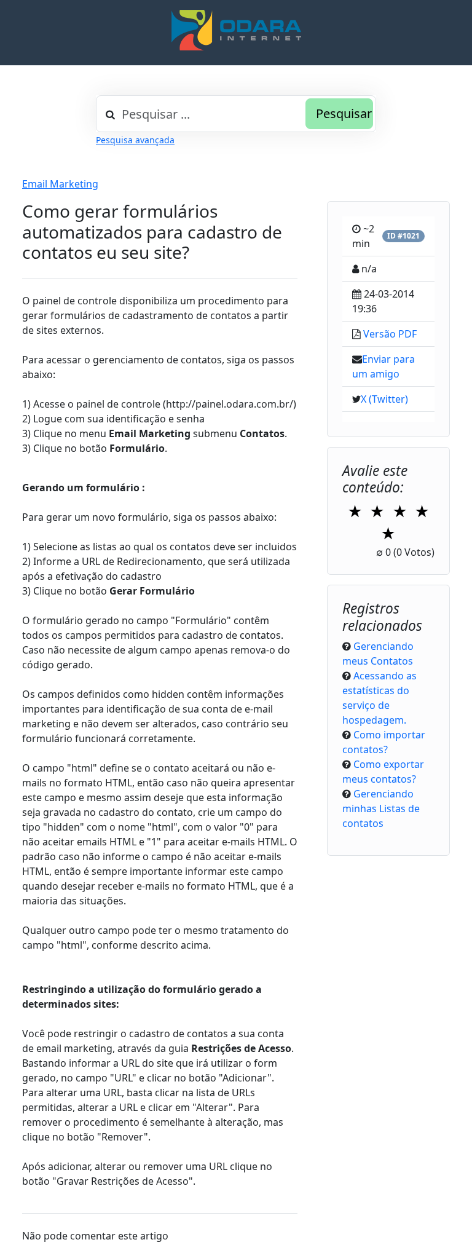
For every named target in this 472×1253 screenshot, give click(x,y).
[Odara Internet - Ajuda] (236, 30)
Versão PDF (390, 334)
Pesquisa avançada (135, 140)
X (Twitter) (384, 399)
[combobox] (236, 113)
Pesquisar (344, 113)
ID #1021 (403, 236)
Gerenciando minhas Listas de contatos (381, 808)
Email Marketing (60, 184)
